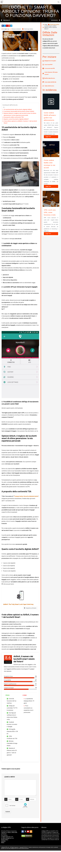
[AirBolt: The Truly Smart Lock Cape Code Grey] (20, 595)
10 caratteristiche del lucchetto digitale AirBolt (18, 109)
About (2, 842)
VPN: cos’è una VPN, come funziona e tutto (50, 212)
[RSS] (31, 831)
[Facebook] (22, 831)
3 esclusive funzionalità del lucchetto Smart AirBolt (19, 111)
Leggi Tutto (48, 136)
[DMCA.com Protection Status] (26, 835)
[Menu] (2, 2)
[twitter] (25, 831)
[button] (3, 26)
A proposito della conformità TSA (14, 117)
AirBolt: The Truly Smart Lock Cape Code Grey (18, 604)
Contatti (3, 841)
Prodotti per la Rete (28, 29)
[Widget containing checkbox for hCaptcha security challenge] (16, 805)
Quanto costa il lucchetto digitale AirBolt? (16, 119)
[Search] (58, 2)
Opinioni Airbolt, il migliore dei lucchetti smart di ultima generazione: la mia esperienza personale (20, 114)
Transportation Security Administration (26, 496)
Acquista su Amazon (31, 608)
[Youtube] (28, 831)
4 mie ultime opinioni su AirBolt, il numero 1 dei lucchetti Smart (20, 122)
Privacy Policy (4, 839)
